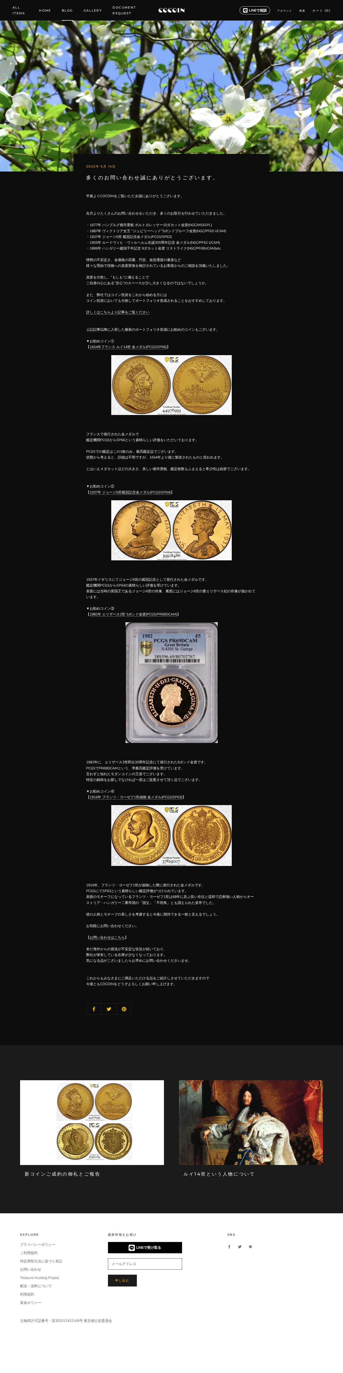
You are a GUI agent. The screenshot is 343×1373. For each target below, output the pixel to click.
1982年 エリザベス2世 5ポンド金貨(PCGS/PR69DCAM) (133, 614)
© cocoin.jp (32, 1359)
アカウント (284, 10)
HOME (45, 10)
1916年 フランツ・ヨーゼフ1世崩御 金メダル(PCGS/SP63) (136, 797)
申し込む (122, 1280)
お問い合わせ (30, 1269)
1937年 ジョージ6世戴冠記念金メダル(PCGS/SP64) (130, 492)
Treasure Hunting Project (39, 1277)
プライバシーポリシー (37, 1244)
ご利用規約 (29, 1253)
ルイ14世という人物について (219, 1174)
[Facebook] (229, 1246)
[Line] (250, 1246)
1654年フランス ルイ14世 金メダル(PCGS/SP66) (128, 347)
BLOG (67, 10)
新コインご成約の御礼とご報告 (62, 1174)
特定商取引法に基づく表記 (41, 1261)
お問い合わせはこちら (107, 937)
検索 (302, 10)
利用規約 (27, 1294)
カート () (321, 10)
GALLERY (93, 10)
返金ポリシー (30, 1302)
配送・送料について (36, 1286)
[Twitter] (240, 1246)
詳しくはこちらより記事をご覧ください (117, 312)
